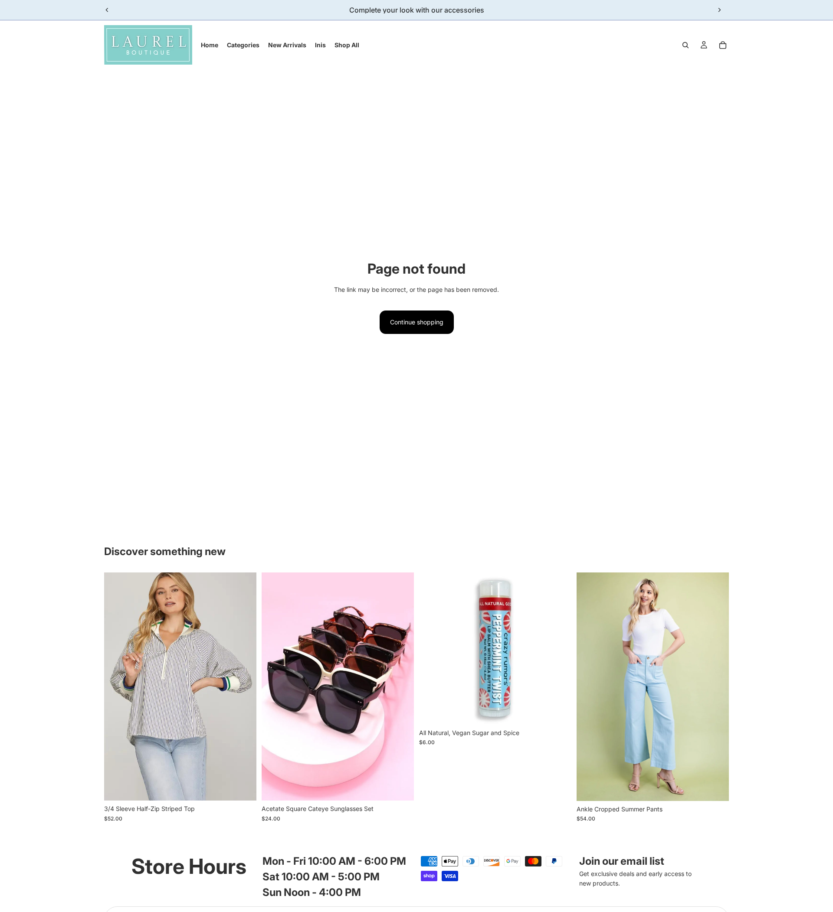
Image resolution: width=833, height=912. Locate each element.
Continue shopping (416, 322)
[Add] (400, 787)
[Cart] (722, 45)
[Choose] (243, 787)
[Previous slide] (107, 10)
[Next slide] (719, 10)
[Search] (685, 45)
